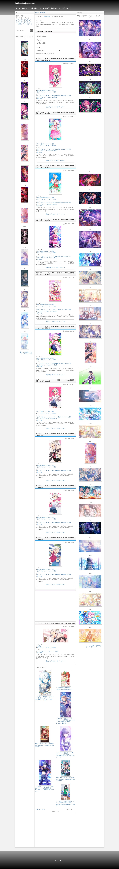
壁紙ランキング (55, 8)
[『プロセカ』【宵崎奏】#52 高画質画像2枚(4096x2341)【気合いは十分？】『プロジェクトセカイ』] (90, 260)
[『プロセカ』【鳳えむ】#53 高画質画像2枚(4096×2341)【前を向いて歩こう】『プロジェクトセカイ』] (90, 617)
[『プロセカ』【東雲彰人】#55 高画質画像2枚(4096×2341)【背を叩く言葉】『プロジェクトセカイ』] (90, 180)
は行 (17, 22)
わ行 (30, 22)
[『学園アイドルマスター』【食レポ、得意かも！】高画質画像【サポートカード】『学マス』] (90, 492)
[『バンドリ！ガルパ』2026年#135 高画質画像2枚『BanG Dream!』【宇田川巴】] (90, 240)
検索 (31, 30)
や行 (23, 22)
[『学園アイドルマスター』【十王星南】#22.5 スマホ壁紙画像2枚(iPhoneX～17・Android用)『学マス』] (25, 215)
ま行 (20, 22)
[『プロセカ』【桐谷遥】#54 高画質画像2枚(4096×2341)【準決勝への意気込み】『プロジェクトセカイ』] (90, 331)
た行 (27, 20)
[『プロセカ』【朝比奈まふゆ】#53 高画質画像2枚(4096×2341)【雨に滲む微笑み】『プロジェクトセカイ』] (90, 528)
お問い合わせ (66, 8)
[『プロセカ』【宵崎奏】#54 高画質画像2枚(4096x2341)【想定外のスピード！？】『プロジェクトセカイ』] (90, 582)
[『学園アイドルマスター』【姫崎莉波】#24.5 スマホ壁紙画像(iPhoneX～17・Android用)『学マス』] (25, 132)
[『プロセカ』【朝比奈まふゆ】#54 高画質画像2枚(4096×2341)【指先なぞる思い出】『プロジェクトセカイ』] (90, 546)
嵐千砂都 (39, 98)
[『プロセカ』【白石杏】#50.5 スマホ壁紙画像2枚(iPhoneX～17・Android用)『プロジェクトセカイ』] (25, 69)
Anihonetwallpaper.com (24, 3)
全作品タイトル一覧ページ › (25, 24)
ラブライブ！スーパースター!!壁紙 (46, 92)
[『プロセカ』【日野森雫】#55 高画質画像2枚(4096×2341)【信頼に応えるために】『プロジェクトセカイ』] (90, 474)
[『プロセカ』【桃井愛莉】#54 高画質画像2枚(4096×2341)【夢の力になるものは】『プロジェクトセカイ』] (90, 106)
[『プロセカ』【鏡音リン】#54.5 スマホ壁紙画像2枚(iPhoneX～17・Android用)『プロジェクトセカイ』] (25, 278)
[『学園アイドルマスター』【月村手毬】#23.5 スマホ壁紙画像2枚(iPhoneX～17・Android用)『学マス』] (25, 153)
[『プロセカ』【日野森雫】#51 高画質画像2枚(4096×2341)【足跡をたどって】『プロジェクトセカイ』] (90, 396)
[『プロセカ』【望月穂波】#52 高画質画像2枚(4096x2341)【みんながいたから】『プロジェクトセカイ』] (90, 635)
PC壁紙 (39, 646)
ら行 (27, 22)
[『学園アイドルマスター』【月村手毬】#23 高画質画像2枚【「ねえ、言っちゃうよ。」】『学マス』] (90, 353)
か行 (20, 20)
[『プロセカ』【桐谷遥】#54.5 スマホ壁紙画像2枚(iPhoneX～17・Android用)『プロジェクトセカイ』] (25, 299)
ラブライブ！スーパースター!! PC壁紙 (47, 651)
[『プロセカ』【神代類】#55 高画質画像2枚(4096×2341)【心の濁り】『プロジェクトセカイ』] (90, 432)
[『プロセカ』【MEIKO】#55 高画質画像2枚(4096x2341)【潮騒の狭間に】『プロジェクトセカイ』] (90, 198)
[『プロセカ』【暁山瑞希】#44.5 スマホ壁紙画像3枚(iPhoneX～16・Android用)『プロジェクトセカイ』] (25, 236)
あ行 (17, 20)
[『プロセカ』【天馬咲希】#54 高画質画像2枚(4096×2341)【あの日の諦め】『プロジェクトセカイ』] (90, 600)
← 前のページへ (40, 809)
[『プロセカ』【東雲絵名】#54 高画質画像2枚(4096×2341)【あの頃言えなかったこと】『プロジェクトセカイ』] (90, 70)
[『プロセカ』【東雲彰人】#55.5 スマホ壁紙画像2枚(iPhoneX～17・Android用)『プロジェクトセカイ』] (25, 173)
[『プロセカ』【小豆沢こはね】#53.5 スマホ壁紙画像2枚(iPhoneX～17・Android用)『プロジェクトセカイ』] (25, 194)
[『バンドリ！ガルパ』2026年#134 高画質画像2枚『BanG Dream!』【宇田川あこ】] (90, 218)
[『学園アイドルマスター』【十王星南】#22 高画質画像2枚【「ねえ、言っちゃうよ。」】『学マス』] (90, 453)
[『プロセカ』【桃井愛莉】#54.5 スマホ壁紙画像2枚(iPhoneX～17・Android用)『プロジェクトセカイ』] (25, 111)
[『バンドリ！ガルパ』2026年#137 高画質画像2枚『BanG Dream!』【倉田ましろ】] (90, 28)
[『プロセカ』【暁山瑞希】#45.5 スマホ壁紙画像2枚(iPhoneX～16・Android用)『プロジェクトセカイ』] (25, 341)
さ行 (23, 20)
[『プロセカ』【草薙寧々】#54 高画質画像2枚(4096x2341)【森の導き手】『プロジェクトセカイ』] (90, 88)
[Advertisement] (55, 606)
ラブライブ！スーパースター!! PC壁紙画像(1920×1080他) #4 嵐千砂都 (55, 623)
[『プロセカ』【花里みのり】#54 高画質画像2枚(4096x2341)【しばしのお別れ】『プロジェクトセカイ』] (90, 277)
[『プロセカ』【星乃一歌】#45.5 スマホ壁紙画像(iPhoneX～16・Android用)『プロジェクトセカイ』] (25, 320)
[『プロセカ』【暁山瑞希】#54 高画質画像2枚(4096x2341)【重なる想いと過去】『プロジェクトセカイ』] (90, 295)
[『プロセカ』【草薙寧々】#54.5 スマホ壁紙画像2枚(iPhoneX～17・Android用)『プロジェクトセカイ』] (25, 48)
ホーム (18, 8)
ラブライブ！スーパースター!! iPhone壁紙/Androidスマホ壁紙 (54, 95)
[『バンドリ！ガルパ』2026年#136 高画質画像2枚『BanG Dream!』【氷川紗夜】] (90, 50)
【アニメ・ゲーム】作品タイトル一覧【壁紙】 (35, 8)
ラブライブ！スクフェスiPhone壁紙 (47, 97)
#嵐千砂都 (47, 16)
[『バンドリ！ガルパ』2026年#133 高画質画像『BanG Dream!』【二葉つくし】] (90, 376)
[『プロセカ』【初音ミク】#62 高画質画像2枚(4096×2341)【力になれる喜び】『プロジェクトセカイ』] (90, 414)
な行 (30, 20)
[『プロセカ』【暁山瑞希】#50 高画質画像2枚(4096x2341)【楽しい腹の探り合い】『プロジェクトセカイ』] (90, 313)
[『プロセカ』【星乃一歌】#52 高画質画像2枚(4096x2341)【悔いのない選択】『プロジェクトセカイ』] (90, 564)
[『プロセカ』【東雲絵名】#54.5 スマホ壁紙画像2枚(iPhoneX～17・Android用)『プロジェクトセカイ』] (25, 90)
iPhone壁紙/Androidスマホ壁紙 (45, 90)
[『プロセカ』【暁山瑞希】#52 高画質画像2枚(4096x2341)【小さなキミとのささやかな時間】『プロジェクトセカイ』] (90, 510)
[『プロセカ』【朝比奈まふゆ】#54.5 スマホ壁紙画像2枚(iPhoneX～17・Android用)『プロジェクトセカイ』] (25, 257)
